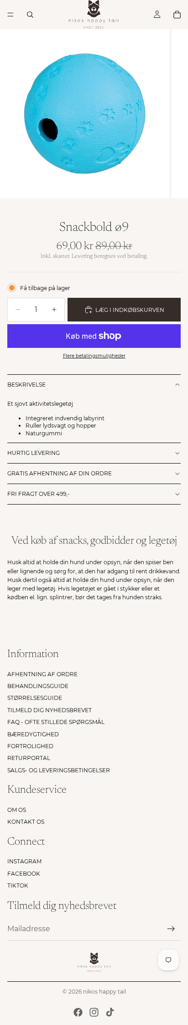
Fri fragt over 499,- (38, 493)
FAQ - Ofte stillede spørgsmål (55, 722)
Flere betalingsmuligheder (94, 356)
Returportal (28, 758)
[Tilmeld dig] (171, 928)
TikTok (17, 885)
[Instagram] (94, 1012)
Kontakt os (25, 821)
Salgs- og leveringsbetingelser (58, 770)
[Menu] (10, 14)
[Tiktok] (109, 1012)
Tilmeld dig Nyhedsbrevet (49, 710)
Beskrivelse (26, 384)
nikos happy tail (104, 991)
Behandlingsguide (37, 686)
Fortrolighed (30, 746)
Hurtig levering (33, 452)
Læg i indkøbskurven (129, 309)
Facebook (23, 873)
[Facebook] (78, 1012)
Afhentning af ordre (42, 674)
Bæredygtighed (33, 734)
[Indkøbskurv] (177, 15)
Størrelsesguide (34, 697)
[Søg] (30, 15)
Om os (16, 809)
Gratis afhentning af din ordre (59, 473)
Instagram (24, 861)
